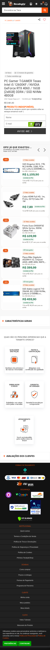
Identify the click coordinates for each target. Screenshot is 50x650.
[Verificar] (25, 519)
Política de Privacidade (27, 636)
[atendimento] (46, 4)
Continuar (25, 643)
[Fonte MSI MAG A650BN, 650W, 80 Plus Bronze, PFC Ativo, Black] (17, 274)
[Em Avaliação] (35, 507)
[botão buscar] (45, 10)
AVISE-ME (24, 131)
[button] (43, 28)
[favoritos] (36, 4)
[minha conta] (31, 4)
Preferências (10, 643)
